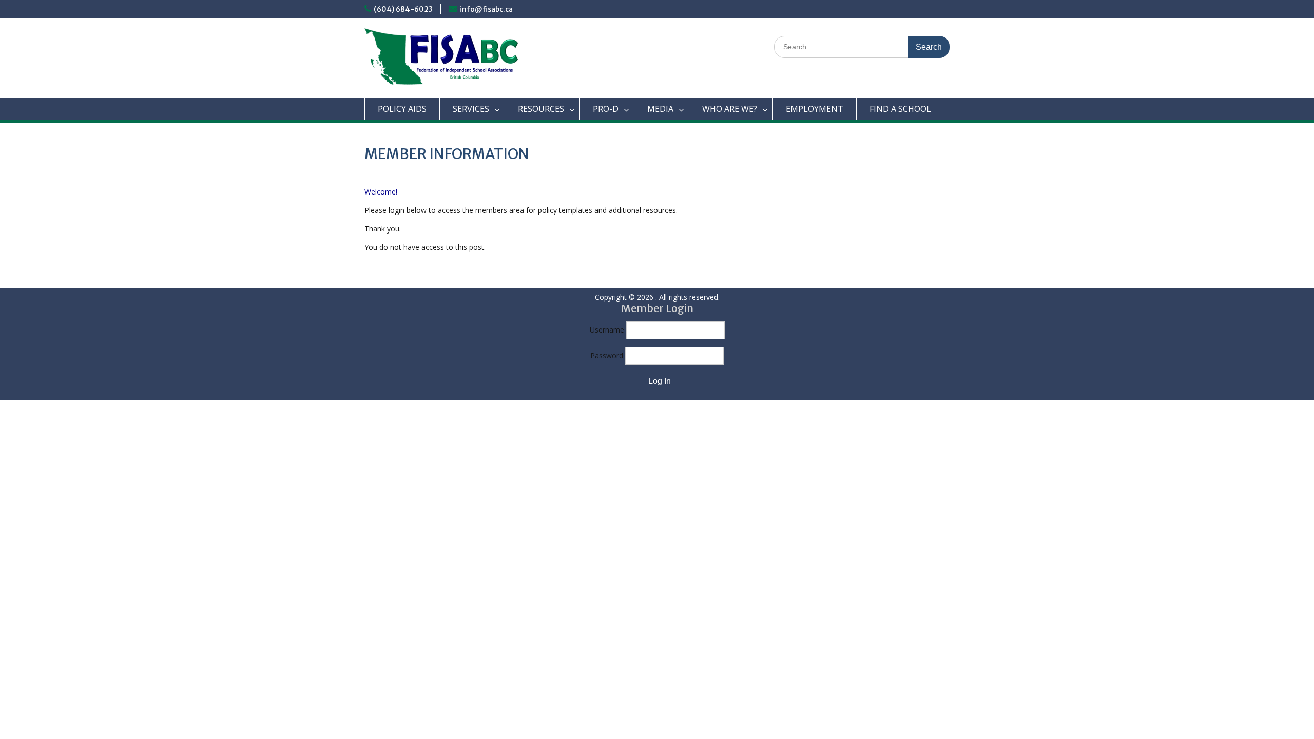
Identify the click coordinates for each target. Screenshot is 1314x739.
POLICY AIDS (402, 108)
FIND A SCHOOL (900, 108)
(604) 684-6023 (403, 9)
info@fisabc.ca (486, 9)
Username (607, 330)
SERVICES (471, 108)
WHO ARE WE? (729, 108)
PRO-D (606, 108)
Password (606, 355)
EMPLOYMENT (814, 108)
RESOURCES (541, 108)
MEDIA (660, 108)
